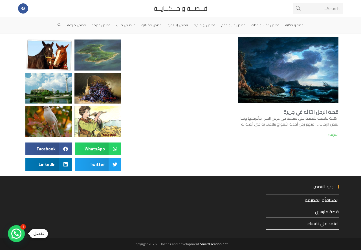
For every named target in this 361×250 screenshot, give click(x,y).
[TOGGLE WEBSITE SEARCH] (59, 25)
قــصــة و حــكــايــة (181, 8)
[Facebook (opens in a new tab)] (23, 8)
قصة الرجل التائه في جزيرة (310, 112)
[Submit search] (298, 8)
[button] (98, 148)
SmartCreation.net (214, 244)
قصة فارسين (327, 211)
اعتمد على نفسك (323, 223)
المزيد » (332, 134)
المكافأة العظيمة (322, 200)
